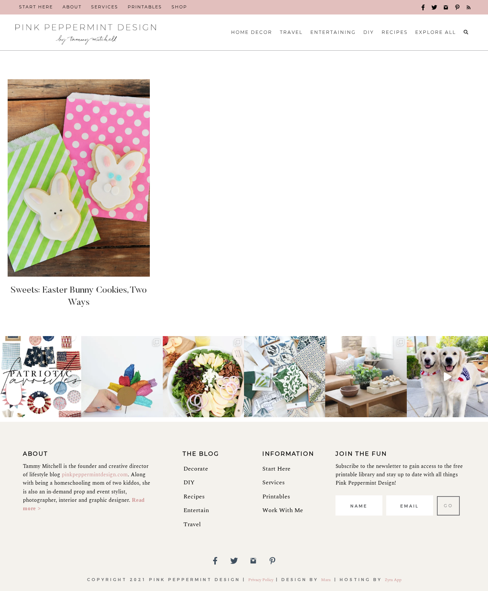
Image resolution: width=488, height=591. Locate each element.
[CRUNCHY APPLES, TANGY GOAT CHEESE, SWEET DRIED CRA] (203, 376)
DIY (188, 482)
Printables (276, 496)
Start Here (276, 468)
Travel (192, 524)
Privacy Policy (260, 580)
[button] (423, 7)
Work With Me (282, 510)
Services (273, 482)
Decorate (195, 468)
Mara (326, 580)
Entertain (196, 510)
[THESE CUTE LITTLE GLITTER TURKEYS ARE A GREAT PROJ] (121, 376)
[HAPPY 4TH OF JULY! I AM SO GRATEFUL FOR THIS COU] (447, 376)
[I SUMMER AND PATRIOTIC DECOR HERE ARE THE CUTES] (40, 376)
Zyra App (393, 580)
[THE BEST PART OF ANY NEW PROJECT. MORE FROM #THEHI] (284, 376)
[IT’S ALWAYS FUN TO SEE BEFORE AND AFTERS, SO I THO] (365, 376)
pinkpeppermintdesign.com (95, 475)
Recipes (194, 496)
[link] (36, 7)
